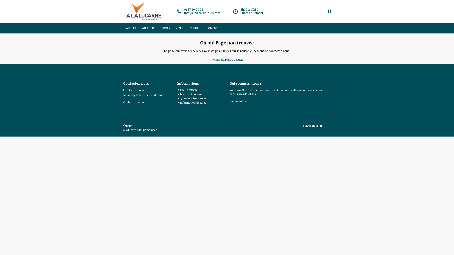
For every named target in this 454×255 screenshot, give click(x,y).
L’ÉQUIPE (195, 28)
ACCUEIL (131, 28)
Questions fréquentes (193, 98)
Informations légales (193, 102)
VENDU (180, 28)
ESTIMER (164, 28)
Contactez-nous (133, 102)
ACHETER (148, 28)
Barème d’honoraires (193, 94)
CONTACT (212, 28)
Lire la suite (237, 101)
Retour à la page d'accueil (227, 59)
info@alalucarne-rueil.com (145, 95)
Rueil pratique (189, 90)
